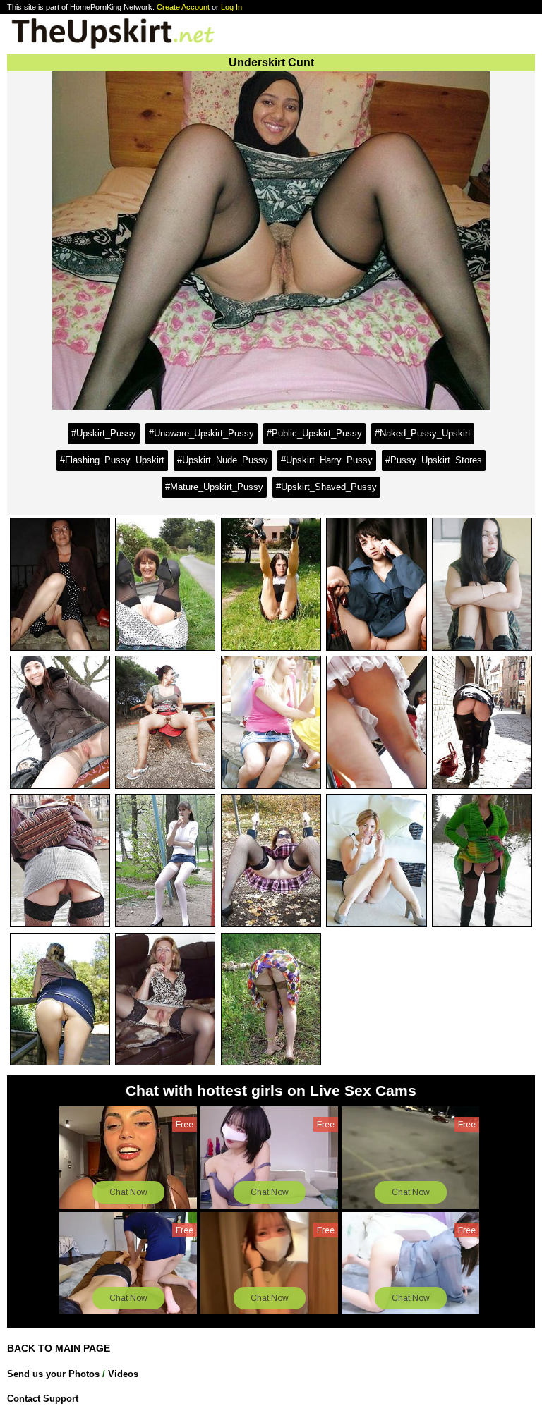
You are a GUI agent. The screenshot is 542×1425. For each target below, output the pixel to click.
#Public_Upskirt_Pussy (314, 433)
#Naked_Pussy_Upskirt (423, 433)
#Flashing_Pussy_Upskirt (112, 460)
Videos (123, 1374)
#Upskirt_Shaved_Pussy (326, 487)
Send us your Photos (53, 1374)
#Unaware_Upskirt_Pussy (201, 433)
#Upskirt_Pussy (103, 433)
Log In (231, 7)
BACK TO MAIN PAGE (58, 1348)
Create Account (183, 7)
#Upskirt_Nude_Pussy (222, 460)
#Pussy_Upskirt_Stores (433, 460)
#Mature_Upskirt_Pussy (214, 487)
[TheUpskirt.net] (113, 48)
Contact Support (42, 1398)
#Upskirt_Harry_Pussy (327, 460)
